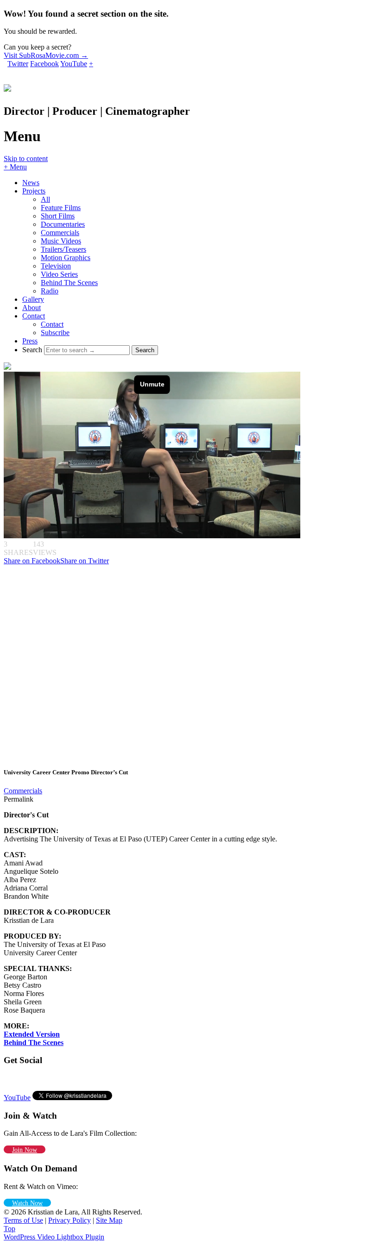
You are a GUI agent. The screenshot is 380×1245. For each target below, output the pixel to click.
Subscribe (55, 332)
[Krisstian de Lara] (7, 86)
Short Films (58, 216)
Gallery (33, 299)
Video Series (59, 274)
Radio (49, 291)
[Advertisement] (68, 665)
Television (56, 266)
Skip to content (26, 158)
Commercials (60, 233)
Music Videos (61, 241)
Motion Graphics (65, 257)
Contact (33, 316)
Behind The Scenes (69, 282)
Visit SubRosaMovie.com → (46, 55)
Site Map (109, 1220)
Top (9, 1229)
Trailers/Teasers (63, 249)
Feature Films (61, 208)
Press (30, 341)
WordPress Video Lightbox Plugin (54, 1237)
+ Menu (15, 167)
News (30, 183)
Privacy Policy (69, 1220)
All (45, 199)
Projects (33, 191)
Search (32, 350)
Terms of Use (23, 1220)
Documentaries (63, 224)
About (31, 307)
